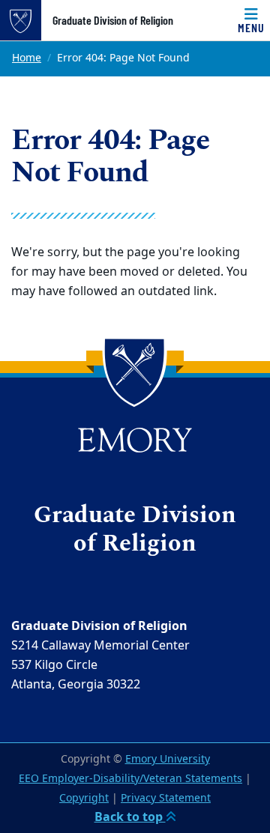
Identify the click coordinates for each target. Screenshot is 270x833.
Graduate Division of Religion (112, 20)
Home (26, 58)
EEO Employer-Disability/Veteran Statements (130, 779)
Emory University (167, 759)
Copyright (84, 798)
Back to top (130, 817)
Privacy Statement (166, 798)
